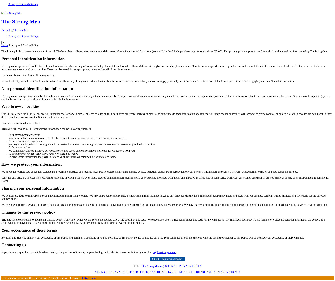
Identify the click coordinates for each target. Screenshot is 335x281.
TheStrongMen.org (153, 266)
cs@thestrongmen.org (165, 252)
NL (120, 272)
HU (159, 272)
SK (210, 272)
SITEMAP (171, 266)
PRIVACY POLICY (190, 266)
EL (147, 272)
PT (187, 272)
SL (215, 272)
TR (232, 272)
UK (238, 272)
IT (164, 272)
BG (103, 272)
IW (153, 272)
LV (170, 272)
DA (115, 272)
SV (226, 272)
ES (221, 272)
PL (192, 272)
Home (4, 45)
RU (204, 272)
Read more (90, 277)
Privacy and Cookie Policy (23, 4)
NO (181, 272)
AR (97, 272)
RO (198, 272)
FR (136, 272)
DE (142, 272)
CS (108, 272)
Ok (82, 277)
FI (131, 272)
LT (175, 272)
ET (126, 272)
